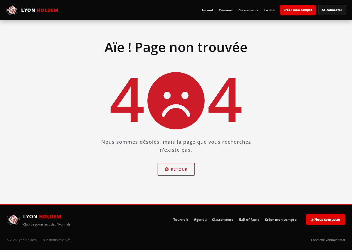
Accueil (207, 10)
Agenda (200, 219)
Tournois (226, 10)
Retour (179, 169)
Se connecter (332, 10)
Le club (269, 10)
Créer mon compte (298, 10)
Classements (248, 10)
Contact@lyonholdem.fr (328, 240)
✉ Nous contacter (325, 219)
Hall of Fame (249, 219)
